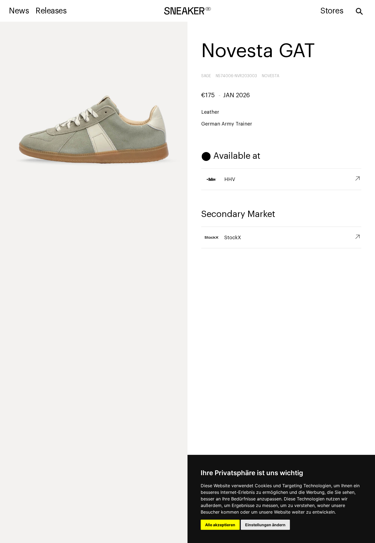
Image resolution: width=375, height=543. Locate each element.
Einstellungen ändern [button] (265, 524)
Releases (50, 11)
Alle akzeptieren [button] (220, 524)
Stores (331, 11)
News (19, 11)
